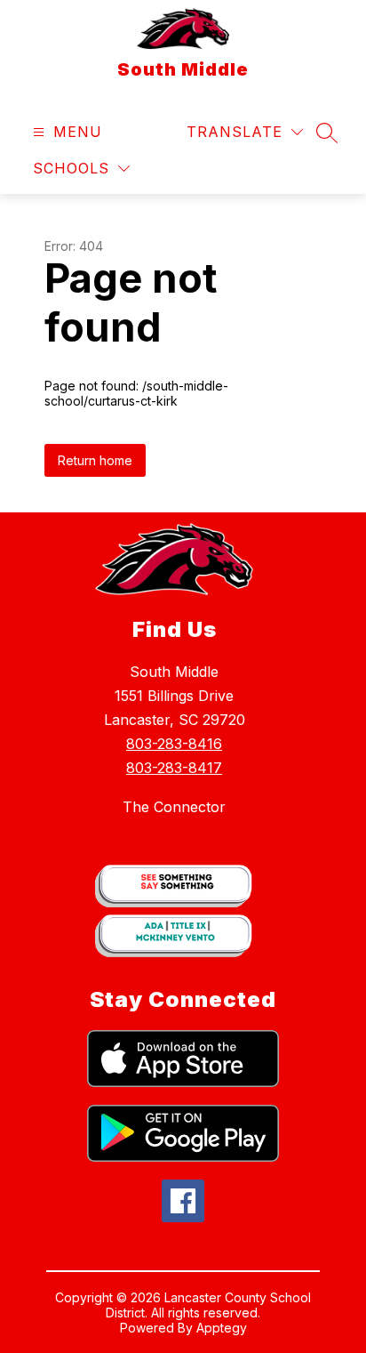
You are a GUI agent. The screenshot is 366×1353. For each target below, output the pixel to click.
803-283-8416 (174, 744)
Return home (95, 460)
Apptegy (221, 1327)
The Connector (174, 807)
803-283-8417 (174, 768)
